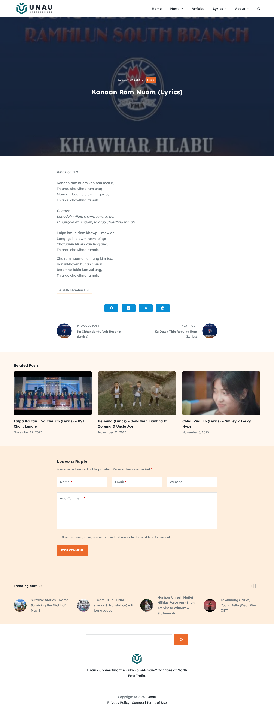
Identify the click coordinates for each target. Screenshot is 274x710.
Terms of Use (157, 703)
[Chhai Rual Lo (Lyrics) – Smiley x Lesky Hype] (221, 393)
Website (176, 482)
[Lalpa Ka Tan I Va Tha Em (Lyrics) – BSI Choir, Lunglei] (53, 393)
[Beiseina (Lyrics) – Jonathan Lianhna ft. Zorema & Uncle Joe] (137, 393)
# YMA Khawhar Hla (74, 290)
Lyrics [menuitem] (218, 8)
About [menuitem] (240, 8)
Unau (152, 697)
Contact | (139, 703)
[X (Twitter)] (129, 308)
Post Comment (72, 550)
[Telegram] (146, 308)
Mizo (151, 79)
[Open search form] (258, 8)
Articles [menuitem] (198, 8)
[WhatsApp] (163, 308)
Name (66, 482)
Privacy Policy (118, 703)
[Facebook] (111, 308)
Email (120, 482)
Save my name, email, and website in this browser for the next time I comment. (116, 537)
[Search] (181, 639)
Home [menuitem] (157, 8)
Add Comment (72, 498)
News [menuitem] (174, 8)
